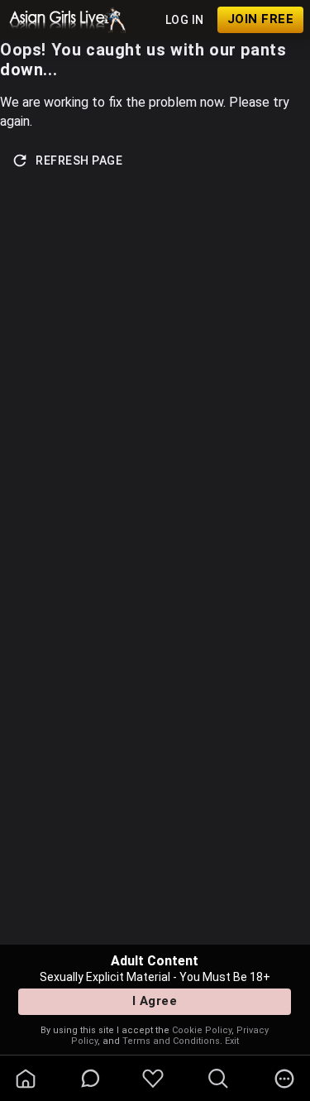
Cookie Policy (201, 1030)
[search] (218, 1079)
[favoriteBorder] (153, 1078)
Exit (232, 1041)
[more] (284, 1079)
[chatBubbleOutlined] (91, 1078)
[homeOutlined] (26, 1079)
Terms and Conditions (171, 1041)
